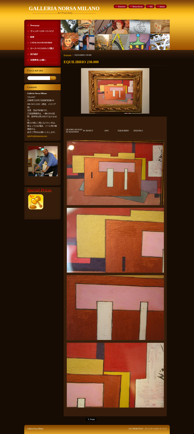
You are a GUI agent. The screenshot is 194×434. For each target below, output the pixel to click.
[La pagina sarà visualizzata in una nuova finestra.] (115, 114)
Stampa (162, 6)
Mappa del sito (137, 6)
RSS (151, 6)
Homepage (67, 55)
